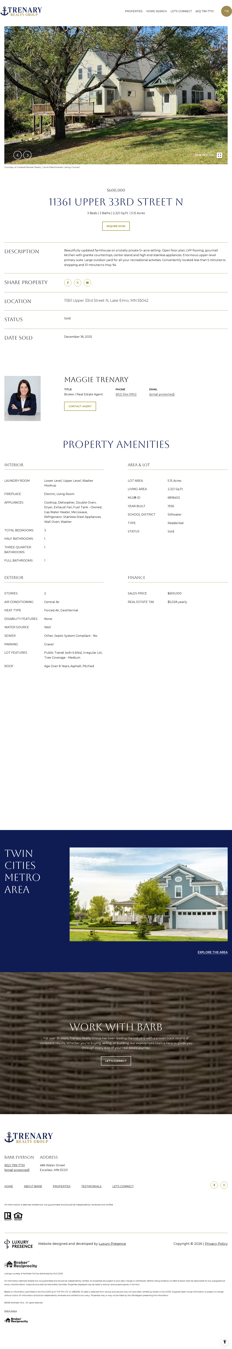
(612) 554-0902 (126, 394)
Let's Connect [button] (116, 1061)
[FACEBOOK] (214, 1185)
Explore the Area (213, 952)
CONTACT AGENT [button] (80, 406)
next (27, 155)
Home (8, 1186)
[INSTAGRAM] (224, 1185)
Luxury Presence (112, 1244)
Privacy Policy (216, 1244)
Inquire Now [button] (116, 226)
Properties (134, 11)
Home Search (156, 11)
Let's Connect (123, 1186)
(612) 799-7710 (204, 11)
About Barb (33, 1186)
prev (17, 155)
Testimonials (91, 1186)
